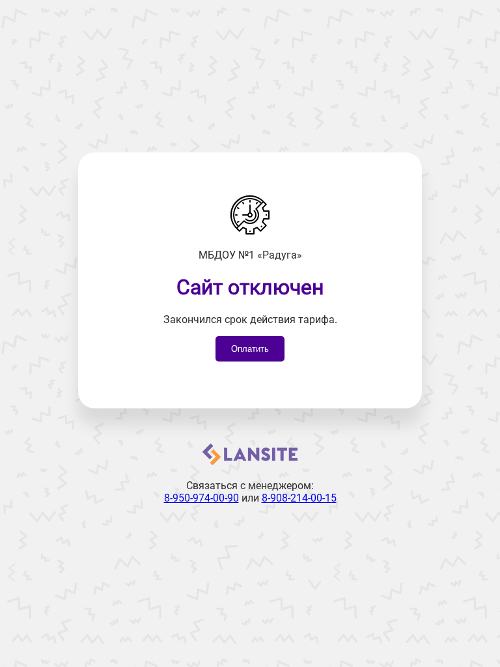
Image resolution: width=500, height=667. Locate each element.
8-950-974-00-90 (201, 498)
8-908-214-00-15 (299, 498)
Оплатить (250, 349)
